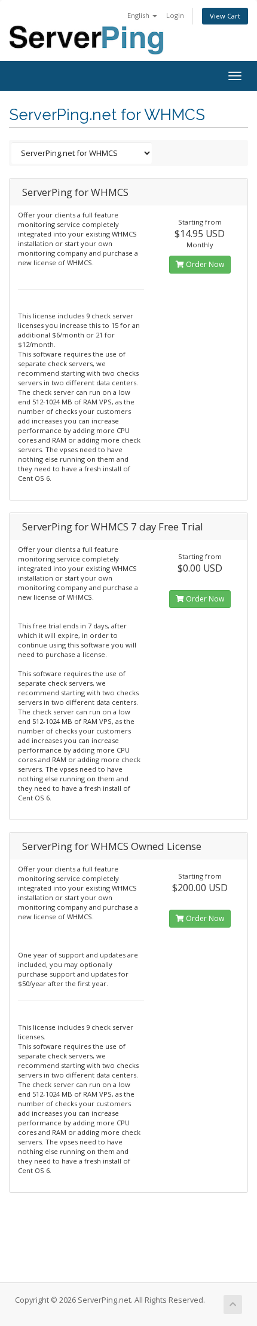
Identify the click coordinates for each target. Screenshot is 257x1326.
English (139, 15)
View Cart (225, 15)
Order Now (204, 264)
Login (175, 15)
